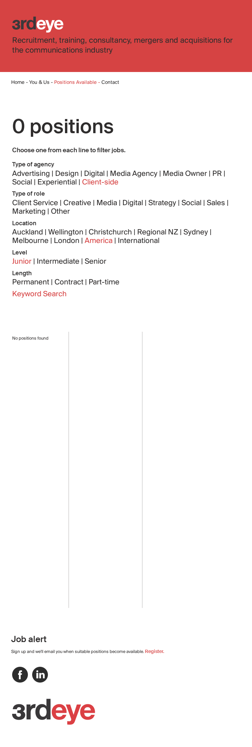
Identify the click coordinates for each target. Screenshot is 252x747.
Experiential (57, 182)
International (138, 241)
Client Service (36, 203)
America (99, 241)
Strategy (163, 203)
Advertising (32, 174)
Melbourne (31, 241)
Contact (110, 82)
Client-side (100, 182)
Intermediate (59, 262)
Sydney (196, 232)
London (67, 241)
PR (217, 174)
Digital (95, 174)
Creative (78, 203)
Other (60, 212)
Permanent (31, 282)
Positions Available (76, 82)
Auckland (28, 232)
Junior (22, 262)
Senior (95, 262)
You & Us (39, 82)
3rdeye (37, 24)
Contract (69, 282)
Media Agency (134, 174)
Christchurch (111, 232)
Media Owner (186, 174)
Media (107, 203)
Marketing (29, 212)
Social (23, 182)
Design (67, 174)
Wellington (66, 232)
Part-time (104, 282)
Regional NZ (158, 232)
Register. (154, 651)
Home (18, 82)
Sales (217, 203)
